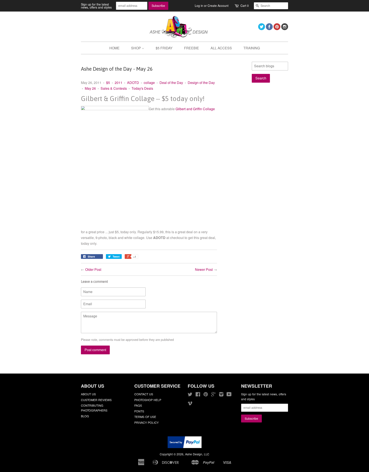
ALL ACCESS (221, 47)
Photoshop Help (147, 400)
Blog (85, 416)
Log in (199, 5)
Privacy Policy (146, 422)
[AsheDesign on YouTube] (229, 395)
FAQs (138, 405)
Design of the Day (201, 82)
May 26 (90, 88)
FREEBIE (191, 47)
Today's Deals (142, 88)
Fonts (139, 411)
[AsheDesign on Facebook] (269, 28)
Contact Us (143, 394)
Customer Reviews (96, 400)
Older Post (93, 269)
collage (149, 82)
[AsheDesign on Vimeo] (190, 404)
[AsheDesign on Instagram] (284, 28)
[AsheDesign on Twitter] (261, 28)
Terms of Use (145, 417)
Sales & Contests (114, 88)
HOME (114, 47)
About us (88, 394)
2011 (118, 82)
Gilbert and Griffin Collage (195, 108)
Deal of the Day (171, 82)
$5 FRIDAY (164, 47)
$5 (108, 82)
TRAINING (251, 47)
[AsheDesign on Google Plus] (213, 395)
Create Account (218, 5)
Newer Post (204, 269)
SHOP (136, 47)
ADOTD (133, 82)
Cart (244, 5)
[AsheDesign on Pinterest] (277, 28)
